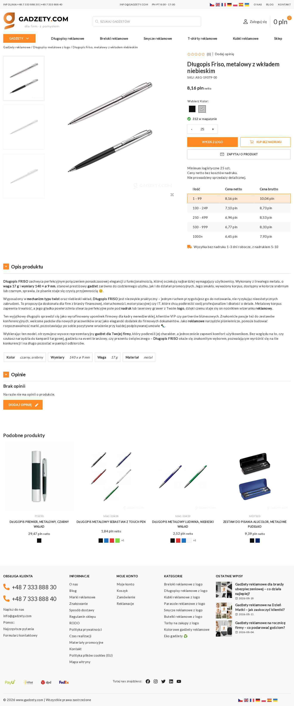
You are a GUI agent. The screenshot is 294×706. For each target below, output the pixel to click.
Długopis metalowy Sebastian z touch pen (111, 522)
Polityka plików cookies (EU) (91, 655)
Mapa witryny (79, 662)
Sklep (278, 38)
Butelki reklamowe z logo (183, 616)
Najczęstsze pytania (18, 629)
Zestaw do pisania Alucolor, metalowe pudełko (255, 524)
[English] (218, 4)
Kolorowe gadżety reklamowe (186, 629)
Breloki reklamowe (114, 38)
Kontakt (284, 4)
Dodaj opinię (224, 54)
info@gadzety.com (17, 616)
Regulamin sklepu (82, 616)
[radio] (192, 109)
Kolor (204, 101)
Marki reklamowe (82, 597)
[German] (229, 4)
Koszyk (122, 591)
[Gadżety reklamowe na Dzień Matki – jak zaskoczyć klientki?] (224, 611)
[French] (223, 4)
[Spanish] (241, 4)
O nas (258, 4)
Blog (270, 4)
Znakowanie (78, 603)
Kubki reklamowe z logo (182, 597)
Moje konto (125, 584)
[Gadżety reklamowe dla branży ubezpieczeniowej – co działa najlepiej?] (224, 590)
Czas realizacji (80, 636)
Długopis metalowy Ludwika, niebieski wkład (183, 524)
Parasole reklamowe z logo (184, 603)
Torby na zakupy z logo (181, 623)
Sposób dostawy (81, 610)
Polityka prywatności (85, 629)
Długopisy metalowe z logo (51, 47)
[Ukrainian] (247, 4)
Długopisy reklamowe (67, 38)
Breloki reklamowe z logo (183, 584)
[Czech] (212, 4)
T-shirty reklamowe (202, 38)
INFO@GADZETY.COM (134, 4)
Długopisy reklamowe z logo (185, 591)
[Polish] (235, 4)
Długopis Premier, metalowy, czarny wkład (39, 524)
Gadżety (16, 38)
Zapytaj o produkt (242, 154)
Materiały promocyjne (86, 642)
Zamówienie (126, 597)
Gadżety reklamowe (17, 47)
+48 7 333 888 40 (51, 4)
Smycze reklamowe (158, 38)
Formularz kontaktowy (20, 635)
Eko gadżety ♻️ (176, 636)
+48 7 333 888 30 (28, 4)
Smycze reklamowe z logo (183, 610)
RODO (74, 623)
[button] (24, 198)
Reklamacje (125, 603)
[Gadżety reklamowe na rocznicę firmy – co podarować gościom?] (224, 629)
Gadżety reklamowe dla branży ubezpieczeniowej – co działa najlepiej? (259, 589)
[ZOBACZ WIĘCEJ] (39, 477)
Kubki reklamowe (246, 38)
